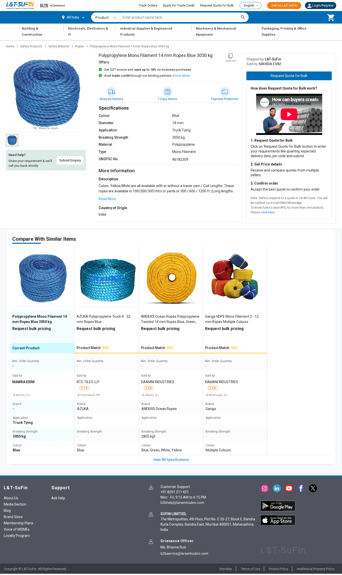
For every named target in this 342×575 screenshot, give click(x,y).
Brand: (17, 404)
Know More (181, 75)
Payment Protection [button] (224, 99)
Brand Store (13, 517)
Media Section (15, 504)
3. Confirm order (264, 183)
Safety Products (31, 46)
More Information (117, 170)
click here (267, 212)
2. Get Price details (266, 164)
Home (10, 46)
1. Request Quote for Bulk (272, 140)
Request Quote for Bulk (217, 5)
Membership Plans (18, 523)
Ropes (79, 46)
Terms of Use (250, 569)
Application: (21, 418)
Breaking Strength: (25, 431)
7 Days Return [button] (167, 99)
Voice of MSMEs (17, 529)
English (249, 5)
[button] (320, 5)
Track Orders (148, 5)
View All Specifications (171, 460)
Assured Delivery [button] (111, 99)
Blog (7, 511)
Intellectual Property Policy (315, 569)
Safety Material (58, 46)
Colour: (18, 445)
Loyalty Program (17, 536)
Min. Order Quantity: (26, 361)
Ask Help (58, 498)
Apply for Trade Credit (179, 5)
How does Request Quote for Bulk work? (284, 88)
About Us (11, 498)
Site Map (225, 569)
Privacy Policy (278, 569)
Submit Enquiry (70, 160)
